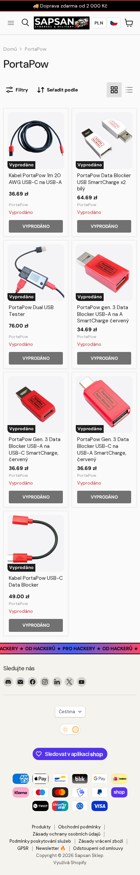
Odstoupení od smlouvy (98, 848)
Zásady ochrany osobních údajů (66, 834)
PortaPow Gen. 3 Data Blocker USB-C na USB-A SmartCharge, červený (103, 449)
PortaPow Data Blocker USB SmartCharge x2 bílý (104, 182)
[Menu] (10, 22)
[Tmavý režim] (70, 729)
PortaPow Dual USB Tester (31, 311)
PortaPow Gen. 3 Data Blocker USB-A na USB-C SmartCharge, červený (34, 449)
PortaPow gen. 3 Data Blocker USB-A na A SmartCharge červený (103, 314)
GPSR (23, 848)
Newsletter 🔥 (51, 848)
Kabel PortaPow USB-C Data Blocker (36, 581)
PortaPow (18, 204)
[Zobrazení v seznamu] (129, 89)
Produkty (41, 827)
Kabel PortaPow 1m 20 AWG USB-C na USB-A (35, 179)
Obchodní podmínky (79, 827)
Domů (10, 49)
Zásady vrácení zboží (100, 841)
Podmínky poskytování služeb (40, 841)
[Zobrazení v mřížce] (114, 89)
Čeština (67, 711)
